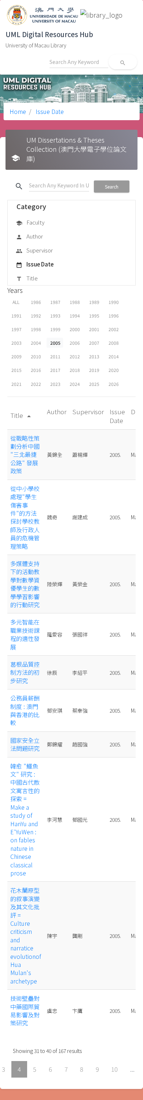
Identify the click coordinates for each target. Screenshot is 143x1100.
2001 (94, 329)
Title (27, 278)
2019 (94, 370)
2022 (36, 384)
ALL (15, 302)
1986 (36, 302)
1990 (114, 302)
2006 (75, 343)
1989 (94, 302)
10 (114, 1069)
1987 (55, 302)
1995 (94, 315)
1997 (16, 329)
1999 (55, 329)
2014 (114, 356)
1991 (16, 315)
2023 (55, 384)
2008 (114, 343)
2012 (75, 356)
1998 (36, 329)
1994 (75, 315)
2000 (75, 329)
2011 (55, 356)
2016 (36, 370)
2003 (16, 343)
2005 (55, 343)
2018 (75, 370)
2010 (36, 356)
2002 (114, 329)
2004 (36, 343)
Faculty (30, 222)
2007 (94, 343)
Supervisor (34, 250)
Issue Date (49, 111)
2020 (114, 370)
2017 (55, 370)
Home (18, 111)
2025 (94, 384)
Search (111, 186)
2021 (16, 384)
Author (29, 236)
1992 (36, 315)
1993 (55, 315)
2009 (16, 356)
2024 (75, 384)
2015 (16, 370)
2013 (94, 356)
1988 (75, 302)
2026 (114, 384)
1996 (114, 315)
